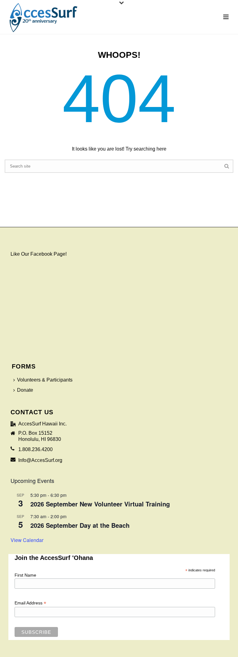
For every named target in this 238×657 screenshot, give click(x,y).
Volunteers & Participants (45, 379)
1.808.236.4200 (35, 449)
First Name (25, 575)
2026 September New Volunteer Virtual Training (100, 503)
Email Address (30, 603)
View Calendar (27, 540)
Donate (25, 390)
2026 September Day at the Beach (80, 525)
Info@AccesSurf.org (40, 460)
